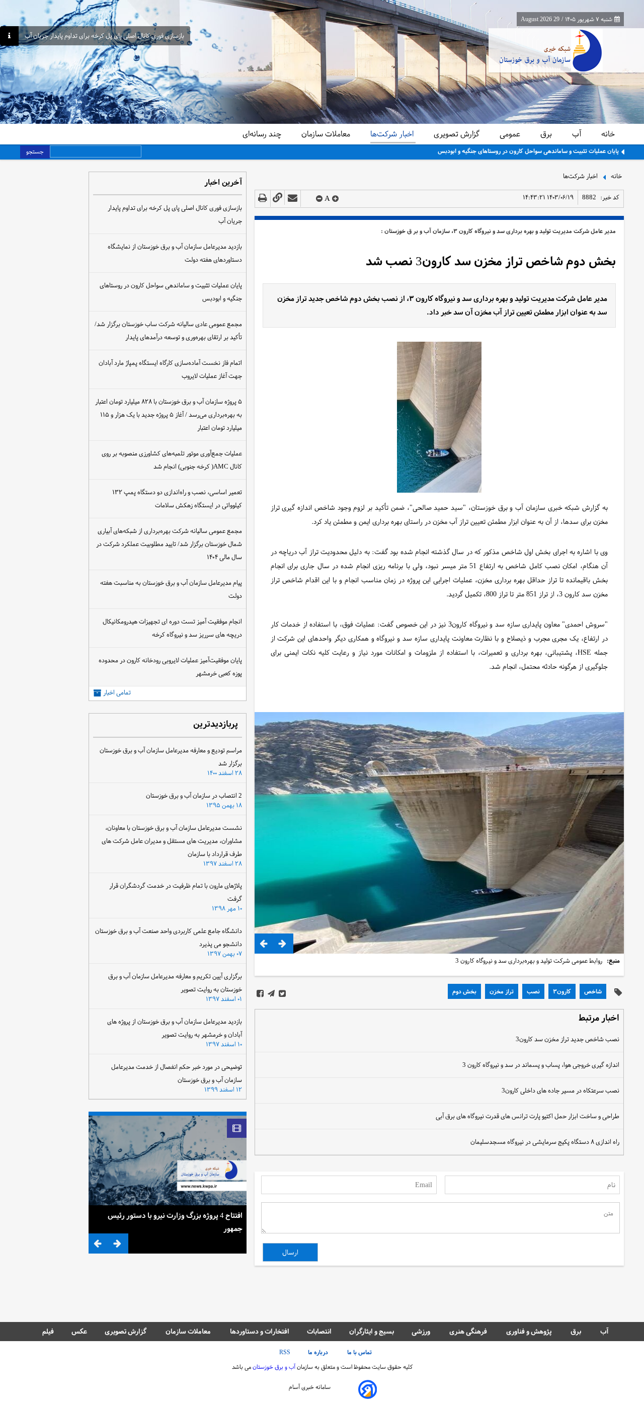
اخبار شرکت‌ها (393, 133)
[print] (262, 198)
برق (547, 133)
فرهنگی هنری (469, 1331)
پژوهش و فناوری (529, 1331)
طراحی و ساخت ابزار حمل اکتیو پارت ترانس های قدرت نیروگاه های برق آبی (527, 1116)
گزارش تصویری (457, 133)
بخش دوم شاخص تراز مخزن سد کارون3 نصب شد (491, 261)
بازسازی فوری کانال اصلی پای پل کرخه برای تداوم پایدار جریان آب (104, 36)
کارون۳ (562, 991)
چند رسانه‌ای (263, 133)
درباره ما (319, 1352)
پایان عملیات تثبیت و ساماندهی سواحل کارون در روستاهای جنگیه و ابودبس (528, 151)
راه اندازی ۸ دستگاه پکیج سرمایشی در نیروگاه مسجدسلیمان (544, 1141)
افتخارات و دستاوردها (259, 1331)
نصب (533, 991)
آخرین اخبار (223, 183)
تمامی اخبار (117, 692)
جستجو (35, 151)
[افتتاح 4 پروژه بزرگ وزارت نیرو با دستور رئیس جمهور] (168, 1160)
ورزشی (422, 1331)
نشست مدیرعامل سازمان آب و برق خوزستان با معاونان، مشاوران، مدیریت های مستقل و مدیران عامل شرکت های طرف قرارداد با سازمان (172, 841)
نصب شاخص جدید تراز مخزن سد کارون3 (567, 1039)
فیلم (48, 1331)
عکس (79, 1331)
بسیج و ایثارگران (371, 1331)
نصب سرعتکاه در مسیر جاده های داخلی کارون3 (560, 1090)
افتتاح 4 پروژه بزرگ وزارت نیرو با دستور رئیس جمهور (175, 1221)
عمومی (511, 133)
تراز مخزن (502, 991)
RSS (284, 1352)
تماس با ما (360, 1352)
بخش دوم (464, 991)
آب (577, 133)
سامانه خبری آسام (310, 1387)
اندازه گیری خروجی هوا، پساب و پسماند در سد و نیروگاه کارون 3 (540, 1064)
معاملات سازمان (326, 133)
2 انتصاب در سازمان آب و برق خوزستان (194, 795)
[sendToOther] (292, 198)
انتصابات (319, 1331)
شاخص (593, 991)
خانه (608, 133)
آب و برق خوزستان (273, 1367)
